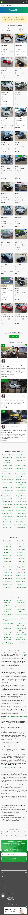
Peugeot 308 (20, 558)
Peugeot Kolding (7, 482)
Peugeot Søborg (20, 510)
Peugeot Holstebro (20, 474)
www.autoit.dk (10, 906)
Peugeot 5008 (7, 567)
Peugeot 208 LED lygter (21, 629)
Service (3, 884)
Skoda (3, 835)
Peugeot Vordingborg (20, 524)
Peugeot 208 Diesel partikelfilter (7, 615)
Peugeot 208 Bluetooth (7, 610)
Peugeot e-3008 (20, 572)
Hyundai (20, 831)
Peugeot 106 (20, 541)
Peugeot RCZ (21, 584)
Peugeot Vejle (7, 522)
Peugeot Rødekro (7, 501)
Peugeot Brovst (7, 457)
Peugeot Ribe (21, 493)
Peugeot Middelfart (20, 487)
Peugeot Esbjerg (21, 457)
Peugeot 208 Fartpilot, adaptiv (7, 619)
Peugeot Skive (7, 507)
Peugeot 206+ (21, 549)
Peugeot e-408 (20, 575)
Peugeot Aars (21, 527)
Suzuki (7, 835)
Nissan (12, 833)
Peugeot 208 (20, 552)
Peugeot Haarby (20, 476)
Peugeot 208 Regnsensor (7, 638)
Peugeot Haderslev (20, 465)
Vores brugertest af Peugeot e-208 (13, 767)
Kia (25, 831)
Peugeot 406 (21, 561)
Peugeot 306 (20, 555)
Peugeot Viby (7, 524)
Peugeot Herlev (7, 468)
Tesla (12, 835)
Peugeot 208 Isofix (7, 623)
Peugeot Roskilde (7, 498)
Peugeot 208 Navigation (7, 633)
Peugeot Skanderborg (20, 504)
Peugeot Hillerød (7, 471)
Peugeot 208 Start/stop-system (21, 638)
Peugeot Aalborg (7, 527)
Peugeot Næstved (7, 490)
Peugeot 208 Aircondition (7, 601)
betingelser (6, 850)
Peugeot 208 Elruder (21, 614)
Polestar (24, 833)
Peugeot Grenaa (7, 465)
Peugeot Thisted (21, 513)
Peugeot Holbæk (21, 471)
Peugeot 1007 (7, 541)
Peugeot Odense (21, 490)
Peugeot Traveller (21, 587)
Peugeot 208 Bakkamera (7, 605)
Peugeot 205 (20, 546)
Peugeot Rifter (7, 587)
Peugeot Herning (21, 468)
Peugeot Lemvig (7, 487)
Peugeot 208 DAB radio (21, 610)
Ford (15, 831)
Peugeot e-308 (7, 575)
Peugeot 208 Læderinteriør (7, 629)
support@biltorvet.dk (12, 904)
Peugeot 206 (7, 549)
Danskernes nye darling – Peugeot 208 (12, 400)
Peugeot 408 (21, 564)
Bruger (2, 880)
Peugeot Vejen (20, 519)
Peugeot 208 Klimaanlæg (20, 624)
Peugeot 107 (7, 543)
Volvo (21, 835)
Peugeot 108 (20, 543)
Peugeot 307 (7, 558)
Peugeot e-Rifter (21, 578)
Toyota (17, 835)
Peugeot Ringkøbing (7, 496)
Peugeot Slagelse (21, 507)
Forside (2, 5)
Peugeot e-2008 (20, 569)
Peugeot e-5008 (7, 578)
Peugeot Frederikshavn (7, 461)
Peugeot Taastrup (7, 516)
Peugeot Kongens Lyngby (21, 483)
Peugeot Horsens (7, 476)
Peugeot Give (21, 460)
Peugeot (10, 5)
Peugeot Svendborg (7, 510)
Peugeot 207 (7, 552)
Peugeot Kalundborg (7, 479)
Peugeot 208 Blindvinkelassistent (21, 605)
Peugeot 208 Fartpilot (20, 619)
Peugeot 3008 (7, 555)
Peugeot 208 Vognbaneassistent (7, 642)
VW (26, 835)
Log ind (24, 2)
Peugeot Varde (7, 519)
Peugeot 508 (20, 567)
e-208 (16, 732)
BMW (6, 831)
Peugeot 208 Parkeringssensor (21, 633)
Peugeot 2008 (7, 546)
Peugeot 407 (7, 564)
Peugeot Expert (20, 581)
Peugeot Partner (7, 584)
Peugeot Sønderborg (7, 513)
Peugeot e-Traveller (7, 581)
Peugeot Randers (7, 493)
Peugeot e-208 (7, 572)
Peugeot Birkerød (21, 455)
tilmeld (14, 858)
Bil (6, 5)
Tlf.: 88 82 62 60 (10, 901)
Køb (2, 876)
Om (2, 872)
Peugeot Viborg (20, 522)
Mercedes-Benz (5, 833)
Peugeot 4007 (7, 561)
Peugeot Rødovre (21, 501)
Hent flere (14, 336)
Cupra (11, 831)
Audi (2, 831)
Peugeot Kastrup (21, 479)
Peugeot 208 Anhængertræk (20, 601)
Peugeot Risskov (21, 496)
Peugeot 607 (7, 569)
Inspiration (3, 887)
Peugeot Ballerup (7, 455)
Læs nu (3, 376)
